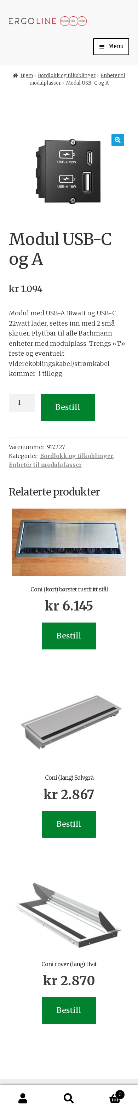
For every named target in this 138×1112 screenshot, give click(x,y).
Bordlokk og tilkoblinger (67, 76)
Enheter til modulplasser (45, 465)
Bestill (68, 407)
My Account (23, 1098)
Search (69, 1098)
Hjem (27, 76)
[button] (117, 140)
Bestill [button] (69, 636)
